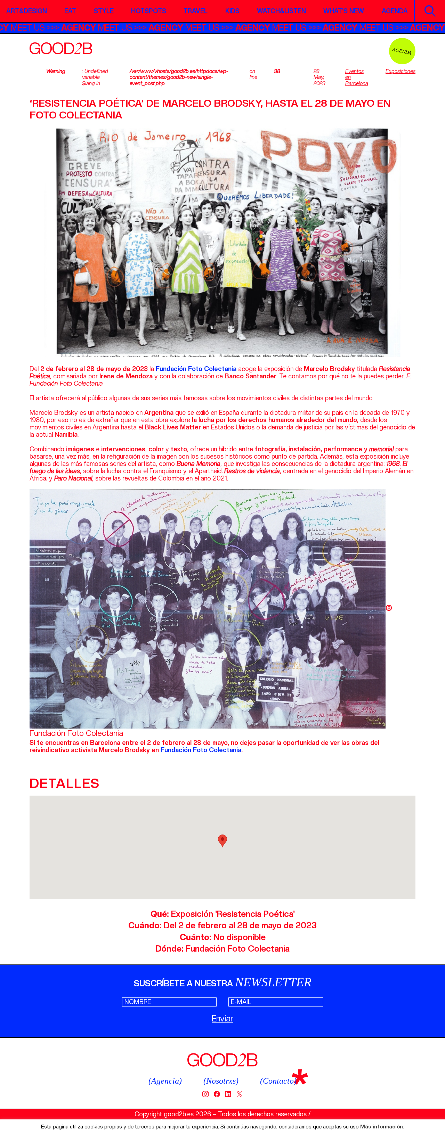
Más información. (382, 1127)
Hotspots (148, 11)
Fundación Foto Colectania (201, 750)
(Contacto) (278, 1080)
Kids (232, 11)
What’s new (343, 11)
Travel (196, 11)
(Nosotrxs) (220, 1080)
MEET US (43, 28)
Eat (70, 11)
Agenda (395, 11)
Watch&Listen (281, 11)
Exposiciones (400, 71)
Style (104, 11)
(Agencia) (165, 1080)
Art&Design (26, 11)
